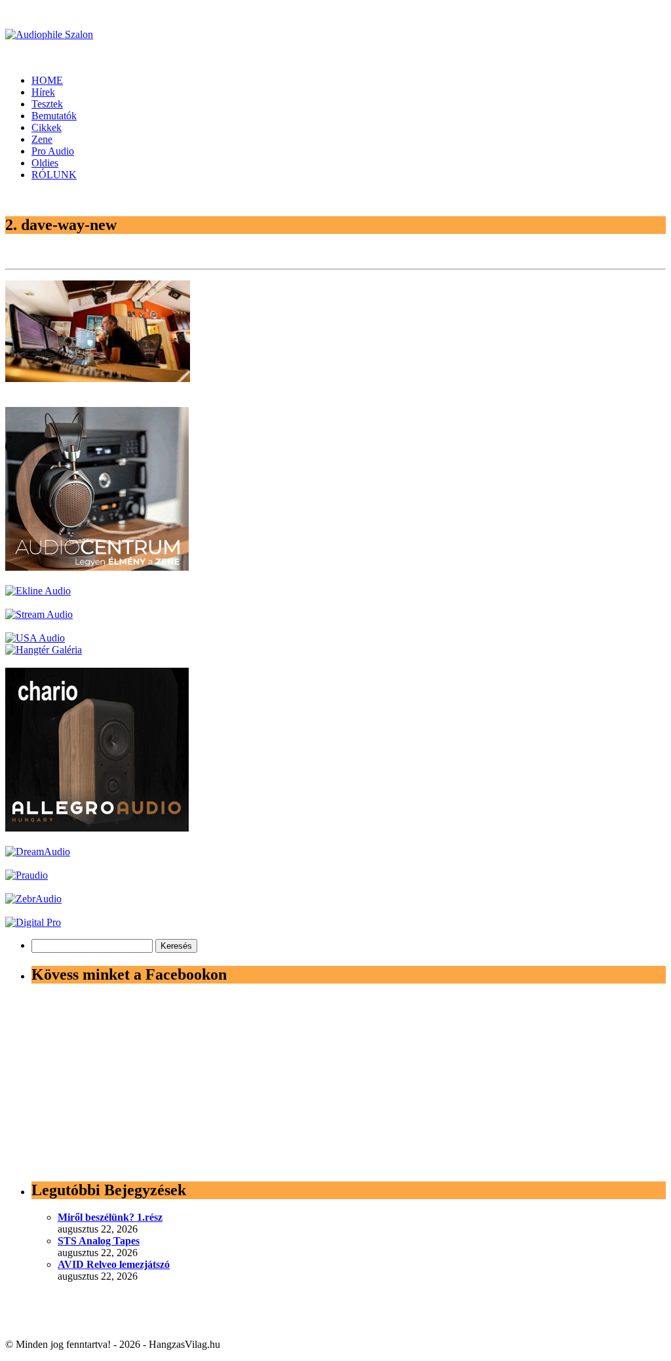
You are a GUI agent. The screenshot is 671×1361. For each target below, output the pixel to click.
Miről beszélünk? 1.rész (110, 1217)
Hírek (43, 92)
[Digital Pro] (33, 922)
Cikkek (46, 127)
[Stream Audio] (39, 614)
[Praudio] (26, 875)
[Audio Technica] (38, 590)
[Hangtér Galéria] (43, 649)
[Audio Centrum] (97, 567)
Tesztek (47, 103)
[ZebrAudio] (33, 898)
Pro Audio (52, 151)
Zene (41, 139)
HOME (47, 80)
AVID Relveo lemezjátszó (114, 1264)
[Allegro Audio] (97, 828)
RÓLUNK (54, 174)
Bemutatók (54, 115)
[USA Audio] (35, 637)
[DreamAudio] (37, 851)
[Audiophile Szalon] (49, 34)
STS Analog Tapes (99, 1240)
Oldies (44, 162)
